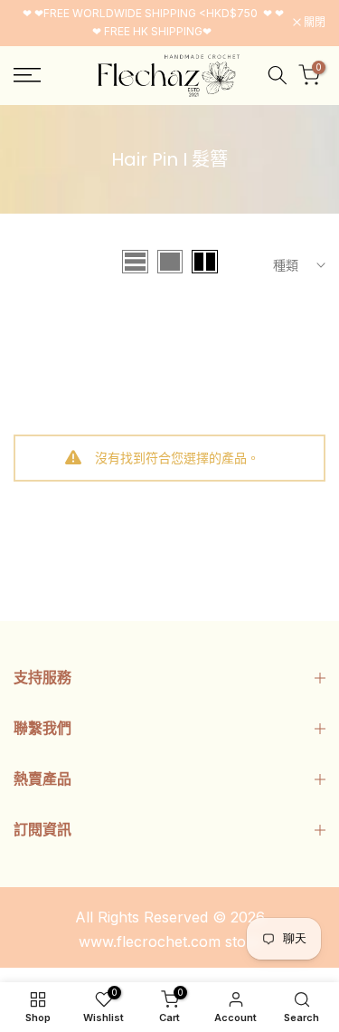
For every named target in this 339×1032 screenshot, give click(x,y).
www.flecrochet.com (150, 941)
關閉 (313, 22)
